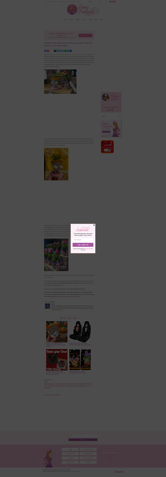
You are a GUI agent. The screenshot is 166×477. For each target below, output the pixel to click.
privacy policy (88, 248)
